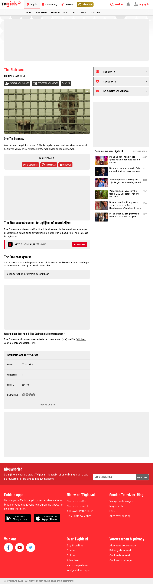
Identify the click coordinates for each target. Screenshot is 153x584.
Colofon (71, 555)
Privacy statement (120, 550)
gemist (66, 12)
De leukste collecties (79, 516)
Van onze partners (77, 565)
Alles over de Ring (120, 516)
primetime (55, 12)
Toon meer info (47, 404)
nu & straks (41, 12)
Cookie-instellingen (121, 560)
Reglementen (117, 506)
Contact (71, 550)
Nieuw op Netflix (77, 501)
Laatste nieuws (80, 12)
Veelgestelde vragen (121, 501)
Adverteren (73, 560)
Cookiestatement (119, 555)
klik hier (81, 339)
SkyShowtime (75, 545)
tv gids (29, 12)
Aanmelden (142, 477)
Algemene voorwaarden (123, 545)
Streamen (95, 12)
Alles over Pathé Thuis (80, 511)
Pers (112, 511)
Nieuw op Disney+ (77, 506)
